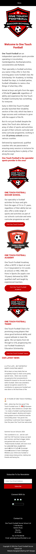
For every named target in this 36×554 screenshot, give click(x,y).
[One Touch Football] (18, 38)
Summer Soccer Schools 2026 (14, 432)
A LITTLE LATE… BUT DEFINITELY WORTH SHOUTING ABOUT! (15, 367)
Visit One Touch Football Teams (17, 353)
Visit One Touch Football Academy (18, 288)
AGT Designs (30, 551)
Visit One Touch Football (15, 224)
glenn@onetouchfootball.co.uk (20, 538)
